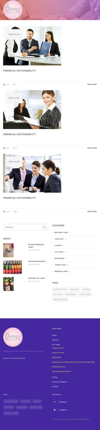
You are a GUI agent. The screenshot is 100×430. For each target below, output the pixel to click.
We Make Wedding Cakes (36, 245)
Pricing (54, 377)
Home (54, 335)
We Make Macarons (37, 261)
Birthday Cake (61, 232)
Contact (55, 386)
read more (92, 84)
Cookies (58, 245)
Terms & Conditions (59, 382)
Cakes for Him (58, 352)
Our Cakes (56, 344)
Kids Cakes (56, 357)
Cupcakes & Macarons (61, 371)
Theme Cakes (60, 265)
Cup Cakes (59, 252)
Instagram (63, 410)
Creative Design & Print (79, 419)
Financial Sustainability (19, 70)
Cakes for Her (58, 348)
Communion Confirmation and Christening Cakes (73, 362)
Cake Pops (59, 239)
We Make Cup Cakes (36, 278)
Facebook (63, 402)
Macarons (59, 258)
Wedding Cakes (61, 271)
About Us (55, 340)
